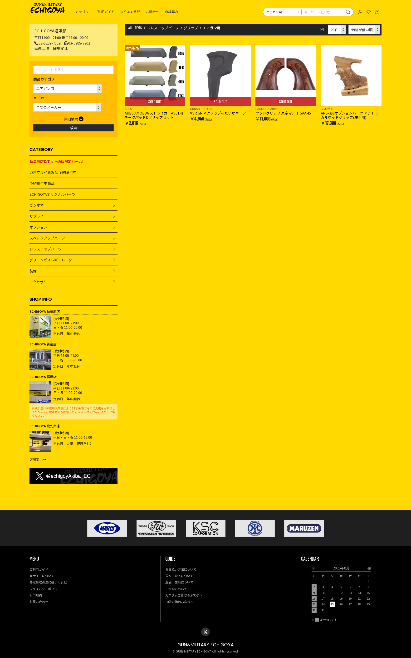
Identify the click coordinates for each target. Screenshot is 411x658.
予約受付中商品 (41, 183)
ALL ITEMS (135, 27)
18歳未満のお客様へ (179, 601)
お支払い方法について (180, 569)
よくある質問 (130, 12)
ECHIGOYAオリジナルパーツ (52, 194)
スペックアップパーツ (47, 237)
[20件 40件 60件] (337, 29)
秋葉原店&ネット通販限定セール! (56, 161)
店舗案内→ (37, 459)
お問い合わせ (38, 601)
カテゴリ (82, 12)
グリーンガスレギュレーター (52, 259)
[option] (341, 590)
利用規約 (35, 595)
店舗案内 (171, 12)
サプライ (36, 216)
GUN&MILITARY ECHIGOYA (205, 645)
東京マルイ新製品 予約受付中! (53, 172)
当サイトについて (41, 575)
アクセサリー (40, 281)
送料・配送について (179, 575)
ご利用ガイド (104, 12)
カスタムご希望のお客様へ (183, 595)
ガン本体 (36, 205)
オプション (38, 226)
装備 (33, 270)
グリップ (191, 27)
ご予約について (176, 589)
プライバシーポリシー (44, 589)
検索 (73, 127)
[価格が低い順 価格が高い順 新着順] (364, 29)
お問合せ (152, 12)
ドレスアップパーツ (45, 248)
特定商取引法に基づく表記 (48, 582)
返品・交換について (179, 582)
